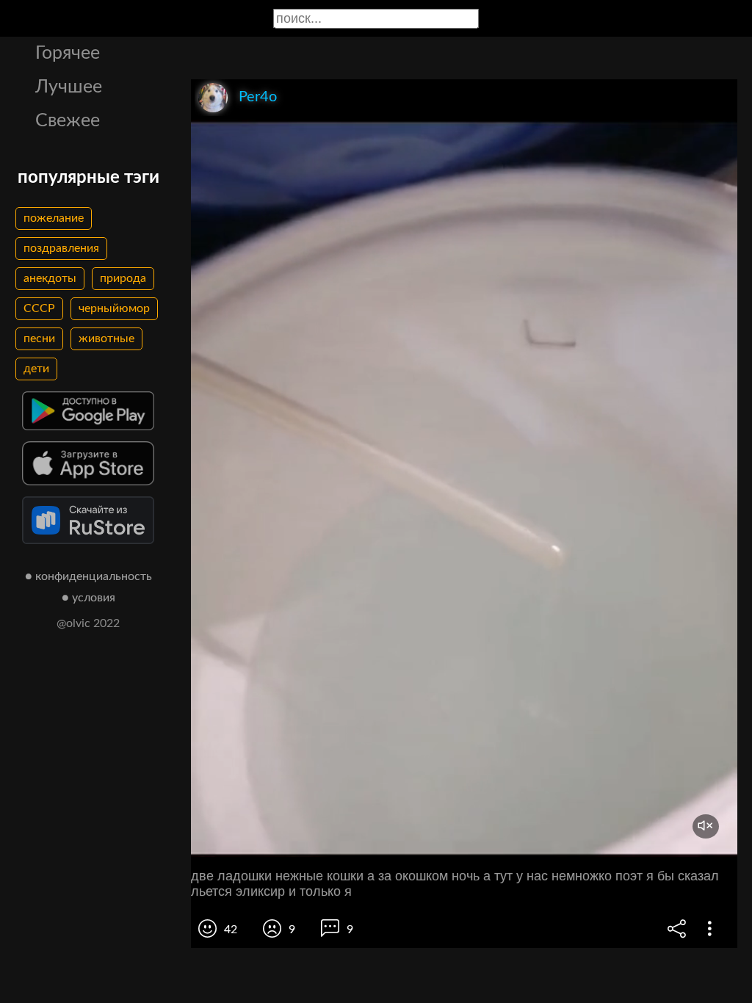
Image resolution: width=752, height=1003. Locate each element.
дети (36, 368)
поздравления (61, 248)
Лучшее (68, 87)
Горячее (67, 53)
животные (106, 338)
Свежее (67, 121)
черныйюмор (114, 308)
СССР (39, 308)
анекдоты (50, 278)
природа (123, 278)
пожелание (54, 218)
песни (39, 338)
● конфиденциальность (88, 576)
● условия (88, 598)
